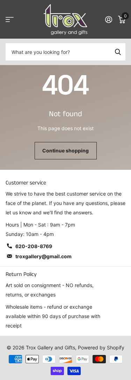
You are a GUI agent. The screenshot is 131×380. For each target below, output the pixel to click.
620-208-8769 (33, 246)
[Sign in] (108, 19)
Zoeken (117, 52)
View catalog (10, 20)
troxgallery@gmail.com (43, 256)
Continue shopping (65, 150)
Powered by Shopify (101, 347)
